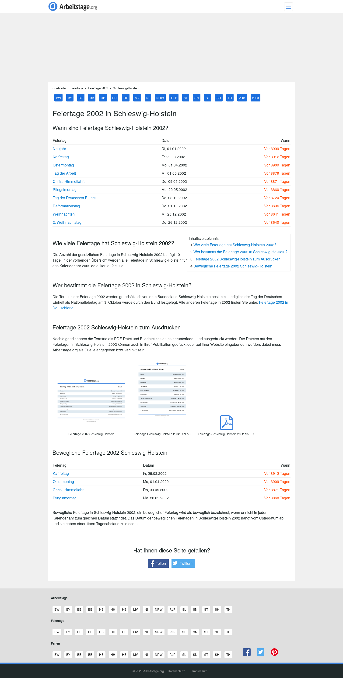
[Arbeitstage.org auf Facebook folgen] (247, 654)
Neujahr (59, 148)
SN (196, 97)
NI (148, 97)
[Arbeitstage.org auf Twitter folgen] (261, 654)
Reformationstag (66, 206)
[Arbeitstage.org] (73, 11)
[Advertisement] (171, 49)
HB (103, 97)
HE (126, 97)
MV (137, 97)
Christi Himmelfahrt (68, 181)
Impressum (199, 671)
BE (81, 97)
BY (70, 97)
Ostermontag (63, 165)
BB (92, 97)
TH (230, 97)
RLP (174, 97)
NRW (160, 97)
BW (58, 97)
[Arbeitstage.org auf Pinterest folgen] (274, 654)
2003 (255, 97)
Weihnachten (64, 214)
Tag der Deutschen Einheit (75, 197)
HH (114, 97)
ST (208, 97)
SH (219, 97)
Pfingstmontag (65, 189)
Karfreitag (61, 156)
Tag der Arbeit (64, 173)
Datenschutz (176, 671)
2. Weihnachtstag (67, 222)
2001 (242, 97)
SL (186, 97)
